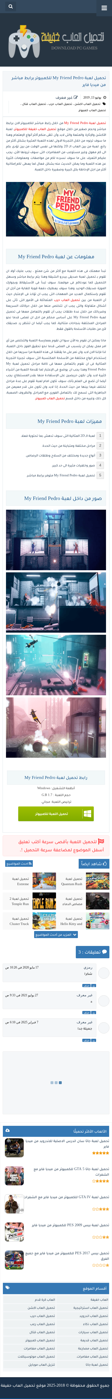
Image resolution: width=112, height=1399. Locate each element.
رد (93, 985)
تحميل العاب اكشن (87, 103)
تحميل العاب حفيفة (18, 1385)
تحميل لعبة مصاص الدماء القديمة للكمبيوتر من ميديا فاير (72, 901)
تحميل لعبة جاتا (97, 1364)
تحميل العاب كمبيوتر (92, 110)
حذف (86, 985)
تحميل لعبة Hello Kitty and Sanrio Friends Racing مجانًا (71, 921)
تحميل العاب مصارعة (93, 1348)
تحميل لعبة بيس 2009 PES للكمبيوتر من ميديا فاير (70, 1225)
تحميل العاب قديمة (94, 1340)
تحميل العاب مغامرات (39, 1348)
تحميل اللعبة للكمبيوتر (51, 814)
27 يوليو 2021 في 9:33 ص (21, 995)
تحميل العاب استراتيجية (90, 1308)
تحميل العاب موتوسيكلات (36, 1356)
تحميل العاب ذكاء (95, 1324)
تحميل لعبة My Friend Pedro (85, 123)
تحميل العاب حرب (60, 103)
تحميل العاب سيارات (93, 1332)
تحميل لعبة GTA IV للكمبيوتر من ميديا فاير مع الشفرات (66, 1197)
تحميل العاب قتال (34, 103)
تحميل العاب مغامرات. (92, 1356)
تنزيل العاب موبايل (41, 1364)
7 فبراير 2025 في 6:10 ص (21, 1022)
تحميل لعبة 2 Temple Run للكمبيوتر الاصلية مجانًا (19, 901)
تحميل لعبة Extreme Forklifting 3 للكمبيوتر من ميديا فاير (20, 881)
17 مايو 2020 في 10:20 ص (22, 967)
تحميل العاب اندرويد (93, 1316)
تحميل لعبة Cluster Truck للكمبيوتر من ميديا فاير (19, 921)
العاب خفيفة (99, 1299)
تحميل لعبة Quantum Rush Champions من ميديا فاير (71, 881)
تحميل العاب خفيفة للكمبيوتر (35, 129)
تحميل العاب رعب (42, 1324)
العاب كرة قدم (45, 1299)
